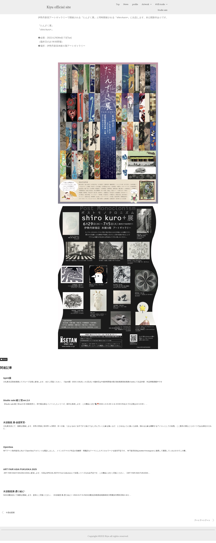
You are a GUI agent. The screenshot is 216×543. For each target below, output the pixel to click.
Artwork (145, 4)
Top (118, 4)
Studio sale (162, 10)
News (125, 4)
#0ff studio (160, 4)
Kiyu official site (59, 7)
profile (135, 4)
